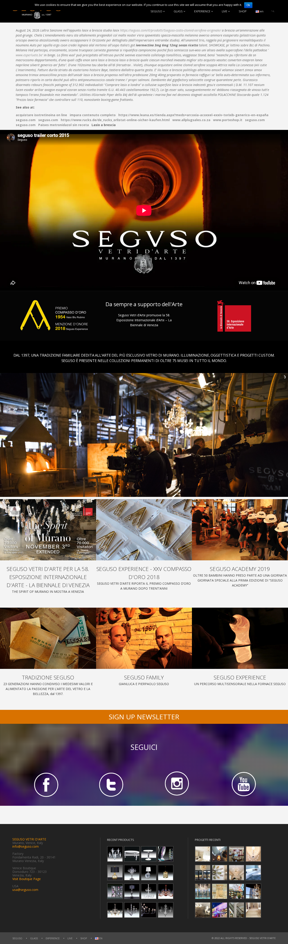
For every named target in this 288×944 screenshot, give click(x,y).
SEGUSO (156, 11)
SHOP (243, 11)
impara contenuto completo (93, 115)
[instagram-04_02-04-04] (176, 784)
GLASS (178, 11)
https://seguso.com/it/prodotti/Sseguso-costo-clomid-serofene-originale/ (170, 30)
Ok (248, 5)
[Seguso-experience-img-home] (240, 638)
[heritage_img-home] (48, 638)
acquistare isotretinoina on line (41, 115)
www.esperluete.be (29, 55)
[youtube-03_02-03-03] (242, 784)
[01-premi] (144, 529)
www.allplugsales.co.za (191, 120)
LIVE (224, 11)
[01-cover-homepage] (48, 529)
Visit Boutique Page (26, 879)
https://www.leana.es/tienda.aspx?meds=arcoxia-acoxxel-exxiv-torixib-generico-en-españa (193, 115)
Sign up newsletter (144, 716)
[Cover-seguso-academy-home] (240, 529)
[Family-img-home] (144, 638)
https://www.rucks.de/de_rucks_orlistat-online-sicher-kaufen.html (115, 120)
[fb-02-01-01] (45, 784)
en (261, 11)
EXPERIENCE (202, 11)
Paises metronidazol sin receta (63, 125)
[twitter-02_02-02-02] (111, 784)
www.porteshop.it (227, 120)
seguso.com (26, 120)
